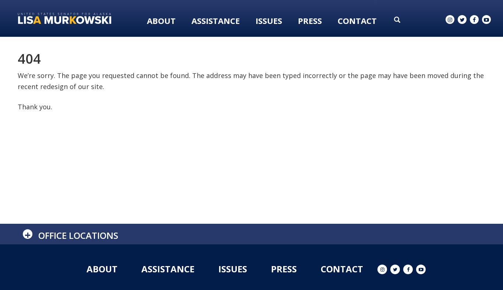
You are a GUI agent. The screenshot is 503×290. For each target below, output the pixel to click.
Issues (269, 20)
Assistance (215, 20)
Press (310, 20)
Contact (357, 20)
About (161, 20)
